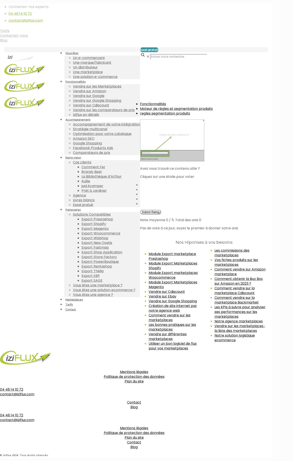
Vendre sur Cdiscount (167, 291)
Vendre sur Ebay (162, 296)
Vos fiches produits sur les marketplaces (236, 262)
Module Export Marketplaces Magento (173, 284)
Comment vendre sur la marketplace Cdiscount (234, 290)
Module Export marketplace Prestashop (172, 256)
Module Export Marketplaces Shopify (173, 266)
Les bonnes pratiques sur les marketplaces (172, 327)
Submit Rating (150, 212)
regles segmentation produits (165, 113)
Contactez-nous (14, 35)
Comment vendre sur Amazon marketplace (240, 272)
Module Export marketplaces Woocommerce (173, 275)
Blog (3, 40)
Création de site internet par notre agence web (173, 308)
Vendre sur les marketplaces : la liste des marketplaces (239, 328)
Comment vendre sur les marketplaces (169, 317)
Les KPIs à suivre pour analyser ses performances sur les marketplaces (240, 312)
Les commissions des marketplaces (231, 253)
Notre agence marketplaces (238, 321)
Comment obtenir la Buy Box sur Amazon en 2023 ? (238, 281)
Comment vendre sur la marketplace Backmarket (236, 300)
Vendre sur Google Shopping (173, 301)
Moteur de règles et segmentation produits (176, 108)
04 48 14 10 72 (20, 13)
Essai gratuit (149, 49)
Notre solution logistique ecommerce (234, 338)
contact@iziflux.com (26, 20)
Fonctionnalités (153, 103)
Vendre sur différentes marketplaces (168, 336)
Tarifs (4, 30)
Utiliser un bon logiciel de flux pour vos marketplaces (173, 346)
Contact (134, 402)
